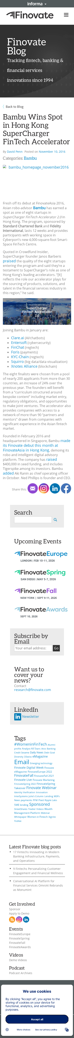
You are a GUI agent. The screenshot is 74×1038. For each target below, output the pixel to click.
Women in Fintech (37, 816)
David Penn (15, 152)
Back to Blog (14, 106)
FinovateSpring (19, 938)
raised (51, 459)
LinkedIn (55, 488)
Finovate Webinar (41, 787)
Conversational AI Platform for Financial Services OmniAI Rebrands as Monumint (38, 885)
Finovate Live (23, 780)
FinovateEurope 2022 (40, 771)
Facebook (66, 488)
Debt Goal (49, 752)
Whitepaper (20, 816)
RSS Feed (12, 919)
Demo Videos (18, 960)
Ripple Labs (51, 800)
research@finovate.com (32, 689)
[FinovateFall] (41, 597)
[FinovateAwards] (41, 615)
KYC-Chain (20, 356)
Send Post (33, 488)
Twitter (44, 488)
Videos (40, 809)
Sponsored (39, 804)
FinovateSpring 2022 (25, 783)
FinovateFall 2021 (44, 775)
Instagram (19, 919)
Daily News (36, 752)
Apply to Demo (19, 913)
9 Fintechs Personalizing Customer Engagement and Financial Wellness (38, 871)
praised (9, 260)
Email (21, 762)
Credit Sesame (21, 752)
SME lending (21, 804)
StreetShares (20, 809)
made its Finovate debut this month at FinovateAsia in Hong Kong (36, 445)
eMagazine (40, 756)
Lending (48, 796)
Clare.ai (17, 337)
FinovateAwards (20, 947)
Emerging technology (41, 763)
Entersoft (19, 342)
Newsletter (30, 716)
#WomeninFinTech (30, 744)
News (17, 800)
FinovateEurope (19, 934)
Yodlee (17, 821)
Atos (43, 748)
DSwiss (28, 756)
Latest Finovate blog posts (35, 846)
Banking (51, 748)
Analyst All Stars (31, 748)
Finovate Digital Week (29, 767)
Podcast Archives (20, 973)
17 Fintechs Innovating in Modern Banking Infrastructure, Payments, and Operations (36, 856)
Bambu (30, 158)
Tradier (32, 809)
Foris (15, 352)
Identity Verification (24, 792)
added (8, 473)
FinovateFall (23, 775)
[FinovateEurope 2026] (41, 560)
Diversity (18, 756)
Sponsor (14, 909)
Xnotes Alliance (24, 366)
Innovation (42, 792)
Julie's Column (36, 796)
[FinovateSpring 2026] (41, 578)
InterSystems (21, 796)
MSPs (57, 796)
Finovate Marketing (44, 780)
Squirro (17, 361)
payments (26, 800)
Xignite (52, 816)
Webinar (45, 813)
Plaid (41, 800)
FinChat (17, 347)
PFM (35, 800)
